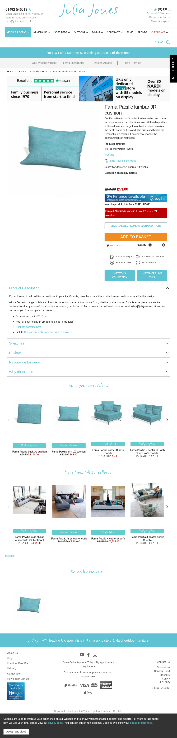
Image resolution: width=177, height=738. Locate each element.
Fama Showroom (73, 63)
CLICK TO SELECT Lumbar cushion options (136, 225)
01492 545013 (161, 688)
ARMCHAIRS (40, 32)
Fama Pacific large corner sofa (69, 538)
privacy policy (55, 722)
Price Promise (132, 63)
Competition (14, 673)
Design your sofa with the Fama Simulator (48, 332)
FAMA (130, 32)
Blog (9, 658)
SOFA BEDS (60, 32)
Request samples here (28, 326)
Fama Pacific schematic (122, 160)
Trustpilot (110, 154)
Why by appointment (44, 63)
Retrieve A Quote (159, 17)
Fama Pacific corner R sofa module (108, 452)
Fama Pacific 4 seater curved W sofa (147, 538)
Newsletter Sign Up (18, 678)
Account (152, 13)
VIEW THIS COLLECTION (119, 275)
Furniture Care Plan (18, 663)
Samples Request (125, 256)
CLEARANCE (158, 32)
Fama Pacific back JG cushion (29, 451)
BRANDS (142, 32)
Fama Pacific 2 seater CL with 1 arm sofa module (147, 452)
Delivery (11, 668)
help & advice (148, 262)
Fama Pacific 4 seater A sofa (108, 538)
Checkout (165, 13)
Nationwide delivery (152, 256)
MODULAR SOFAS (17, 32)
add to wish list (117, 245)
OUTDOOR (79, 32)
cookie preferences (141, 722)
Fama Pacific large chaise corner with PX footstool (29, 538)
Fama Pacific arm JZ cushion (69, 451)
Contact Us (163, 661)
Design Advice (103, 63)
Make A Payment (161, 21)
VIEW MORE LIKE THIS (152, 275)
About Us (12, 653)
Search (160, 42)
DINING (96, 32)
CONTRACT (113, 32)
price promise (123, 262)
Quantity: (141, 244)
